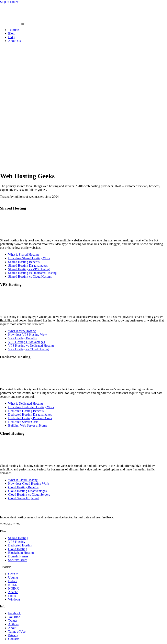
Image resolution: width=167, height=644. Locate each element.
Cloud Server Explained (23, 498)
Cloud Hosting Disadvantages (27, 491)
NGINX (13, 588)
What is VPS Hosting (22, 331)
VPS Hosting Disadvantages (26, 342)
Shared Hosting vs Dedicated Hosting (32, 273)
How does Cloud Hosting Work (28, 483)
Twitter (12, 620)
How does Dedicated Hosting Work (31, 407)
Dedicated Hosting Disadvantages (30, 414)
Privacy (13, 635)
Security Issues (17, 560)
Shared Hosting (18, 538)
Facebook (14, 613)
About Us (14, 40)
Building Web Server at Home (27, 425)
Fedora (12, 581)
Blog (11, 33)
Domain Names (18, 556)
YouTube (14, 617)
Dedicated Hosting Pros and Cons (30, 418)
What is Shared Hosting (23, 254)
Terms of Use (16, 631)
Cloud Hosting (17, 549)
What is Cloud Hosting (23, 480)
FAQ (11, 37)
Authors (13, 624)
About (12, 628)
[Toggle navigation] (22, 24)
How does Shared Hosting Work (29, 258)
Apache (13, 592)
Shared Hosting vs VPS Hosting (29, 269)
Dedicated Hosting (20, 545)
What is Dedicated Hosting (25, 403)
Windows (14, 599)
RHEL (12, 584)
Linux (12, 595)
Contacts (13, 639)
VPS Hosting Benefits (22, 338)
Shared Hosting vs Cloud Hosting (30, 276)
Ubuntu (13, 577)
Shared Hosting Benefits (24, 262)
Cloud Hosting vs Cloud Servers (29, 494)
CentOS (13, 574)
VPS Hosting (16, 541)
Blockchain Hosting (21, 552)
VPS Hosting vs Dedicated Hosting (31, 345)
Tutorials (13, 29)
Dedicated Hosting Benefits (26, 411)
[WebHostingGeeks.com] (9, 510)
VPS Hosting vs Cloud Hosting (28, 349)
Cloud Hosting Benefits (23, 487)
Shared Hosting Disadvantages (28, 265)
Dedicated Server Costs (23, 422)
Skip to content (9, 1)
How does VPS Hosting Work (27, 334)
